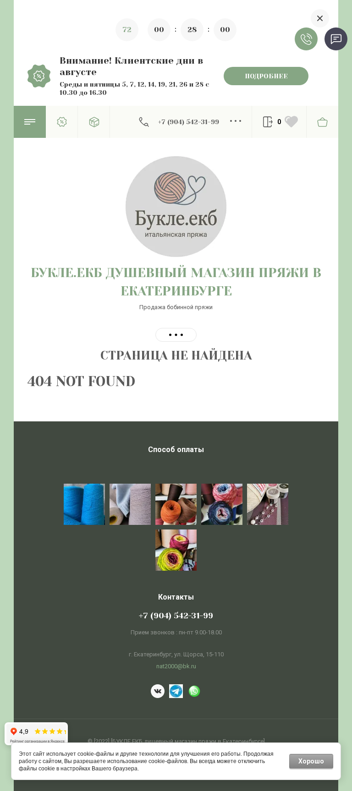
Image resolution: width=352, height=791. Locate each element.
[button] (30, 122)
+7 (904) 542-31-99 (188, 121)
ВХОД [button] (268, 122)
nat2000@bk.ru (176, 666)
